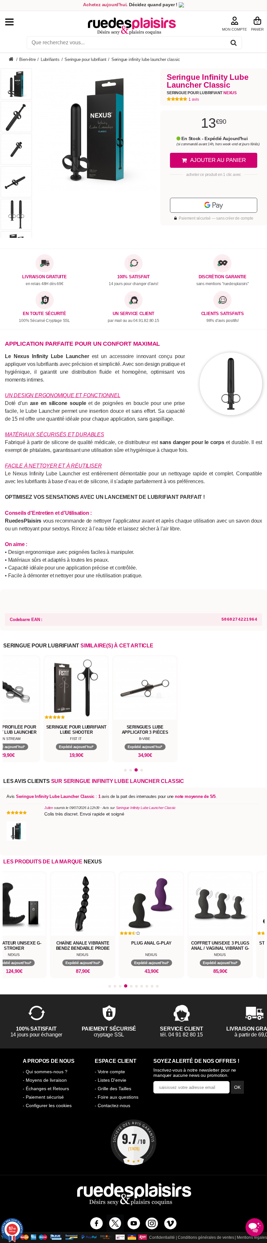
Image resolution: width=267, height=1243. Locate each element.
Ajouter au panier (218, 160)
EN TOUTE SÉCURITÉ (44, 313)
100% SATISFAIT (133, 277)
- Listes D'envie (110, 1080)
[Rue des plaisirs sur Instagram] (152, 1223)
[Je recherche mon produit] (234, 44)
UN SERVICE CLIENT (133, 313)
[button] (125, 770)
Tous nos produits (16, 22)
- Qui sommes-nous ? (45, 1071)
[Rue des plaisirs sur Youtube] (133, 1223)
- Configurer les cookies (47, 1105)
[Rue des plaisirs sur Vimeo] (170, 1223)
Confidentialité (162, 1237)
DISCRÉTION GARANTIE (222, 277)
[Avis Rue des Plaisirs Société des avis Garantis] (133, 1142)
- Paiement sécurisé (43, 1097)
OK (237, 1087)
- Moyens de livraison (45, 1080)
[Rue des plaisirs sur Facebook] (96, 1223)
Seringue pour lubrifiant (202, 93)
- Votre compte (110, 1071)
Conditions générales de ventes (206, 1237)
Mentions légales (252, 1237)
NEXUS (93, 861)
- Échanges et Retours (46, 1088)
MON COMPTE (234, 29)
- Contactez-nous (112, 1105)
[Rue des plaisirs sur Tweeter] (115, 1223)
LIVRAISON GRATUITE (44, 277)
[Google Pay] (213, 205)
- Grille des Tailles (113, 1088)
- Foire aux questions (116, 1097)
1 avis (194, 99)
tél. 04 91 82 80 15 (109, 1034)
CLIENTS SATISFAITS (222, 313)
